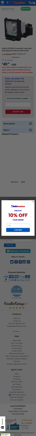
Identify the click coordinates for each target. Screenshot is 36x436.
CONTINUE (18, 230)
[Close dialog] (33, 201)
